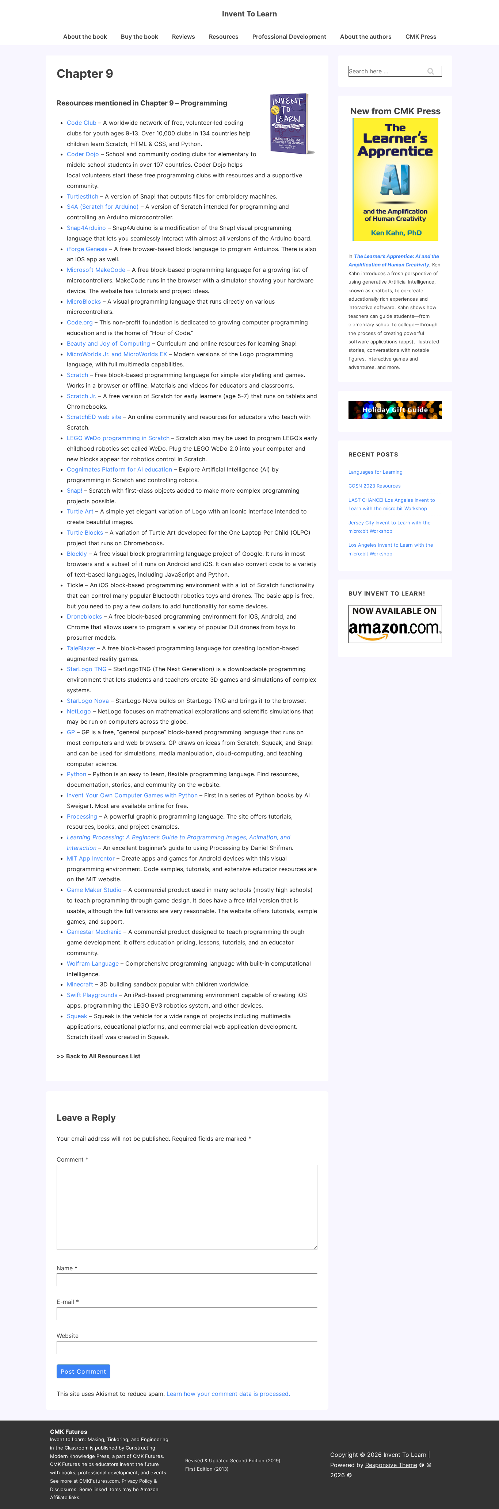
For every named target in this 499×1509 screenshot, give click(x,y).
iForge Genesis (87, 249)
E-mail (65, 1301)
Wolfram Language (93, 963)
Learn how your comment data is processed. (228, 1393)
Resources (224, 36)
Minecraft (80, 984)
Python (76, 774)
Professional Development (289, 36)
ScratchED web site (94, 416)
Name (65, 1268)
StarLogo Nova (88, 700)
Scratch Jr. (81, 396)
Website (68, 1335)
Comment (72, 1159)
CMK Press (421, 36)
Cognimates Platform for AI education (119, 469)
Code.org (80, 322)
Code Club (81, 122)
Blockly (77, 553)
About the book (85, 36)
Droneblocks (84, 616)
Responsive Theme (391, 1464)
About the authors (366, 36)
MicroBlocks (84, 301)
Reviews (183, 36)
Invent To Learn (249, 13)
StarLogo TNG (87, 669)
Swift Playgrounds (92, 994)
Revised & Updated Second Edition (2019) (233, 1460)
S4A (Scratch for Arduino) (103, 206)
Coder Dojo (83, 154)
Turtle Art (80, 511)
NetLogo (79, 711)
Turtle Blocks (85, 532)
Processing (82, 816)
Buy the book (139, 36)
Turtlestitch (82, 196)
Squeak (77, 1016)
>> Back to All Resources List (98, 1056)
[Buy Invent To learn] (395, 642)
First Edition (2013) (207, 1469)
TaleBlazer (81, 648)
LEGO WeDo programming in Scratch (118, 438)
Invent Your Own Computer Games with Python (132, 795)
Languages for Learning (375, 472)
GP (71, 732)
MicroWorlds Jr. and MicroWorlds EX (117, 354)
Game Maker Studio (94, 889)
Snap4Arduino (86, 227)
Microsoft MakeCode (96, 269)
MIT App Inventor (91, 858)
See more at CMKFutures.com (84, 1481)
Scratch (77, 374)
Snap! (74, 490)
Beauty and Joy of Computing (108, 343)
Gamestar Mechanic (94, 931)
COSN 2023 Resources (374, 486)
